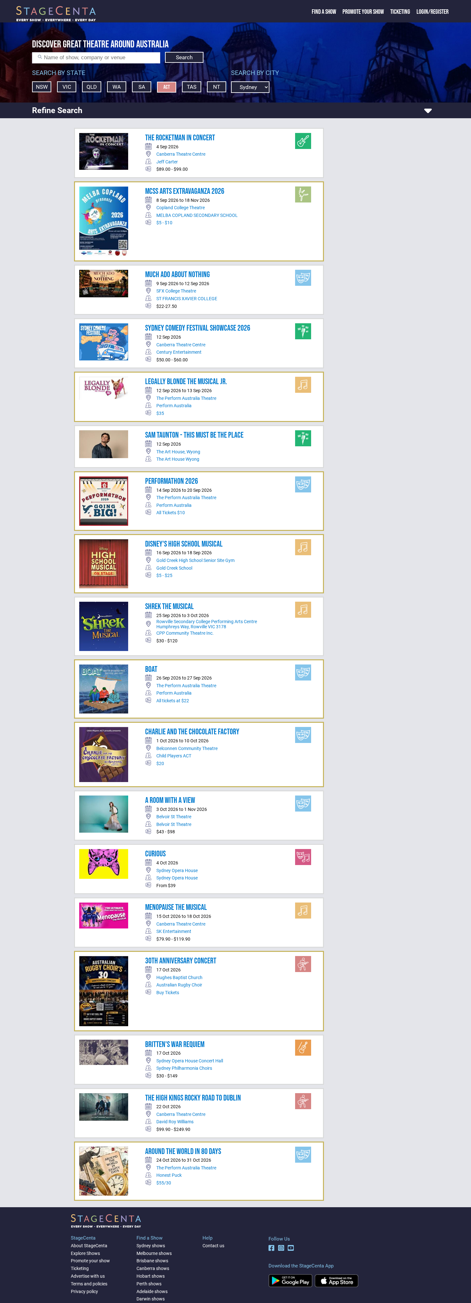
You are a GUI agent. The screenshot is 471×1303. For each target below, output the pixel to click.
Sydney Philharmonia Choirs (184, 1068)
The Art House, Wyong (178, 451)
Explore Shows (85, 1253)
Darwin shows (150, 1298)
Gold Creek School (174, 568)
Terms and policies (89, 1283)
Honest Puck (169, 1175)
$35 (160, 413)
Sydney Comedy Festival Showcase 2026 (197, 328)
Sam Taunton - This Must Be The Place (194, 435)
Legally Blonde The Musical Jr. (186, 382)
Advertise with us (88, 1276)
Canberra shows (152, 1268)
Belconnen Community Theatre (187, 748)
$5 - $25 (164, 575)
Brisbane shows (152, 1260)
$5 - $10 (164, 222)
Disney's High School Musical (184, 544)
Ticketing (400, 12)
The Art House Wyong (177, 459)
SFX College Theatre (176, 290)
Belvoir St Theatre (173, 816)
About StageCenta (89, 1245)
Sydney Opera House (177, 870)
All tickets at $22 (172, 700)
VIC (66, 87)
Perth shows (148, 1283)
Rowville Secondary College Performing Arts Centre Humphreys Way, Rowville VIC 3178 (206, 624)
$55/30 (163, 1182)
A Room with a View (170, 800)
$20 (160, 763)
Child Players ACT (173, 755)
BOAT (151, 669)
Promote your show (90, 1260)
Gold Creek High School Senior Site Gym (195, 560)
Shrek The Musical (169, 607)
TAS (191, 87)
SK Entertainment (173, 931)
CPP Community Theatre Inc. (185, 633)
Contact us (213, 1245)
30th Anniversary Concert (180, 961)
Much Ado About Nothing (177, 275)
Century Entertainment (179, 352)
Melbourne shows (154, 1253)
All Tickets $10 (170, 512)
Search (184, 57)
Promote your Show (363, 12)
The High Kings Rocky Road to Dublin (193, 1098)
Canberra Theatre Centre (180, 154)
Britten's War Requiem (174, 1045)
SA (141, 87)
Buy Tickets (167, 992)
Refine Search (57, 110)
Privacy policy (84, 1291)
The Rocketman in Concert (180, 138)
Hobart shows (150, 1276)
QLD (92, 87)
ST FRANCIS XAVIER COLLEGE (186, 298)
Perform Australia (174, 405)
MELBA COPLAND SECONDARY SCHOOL (197, 215)
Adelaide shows (152, 1291)
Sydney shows (150, 1245)
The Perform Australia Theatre (186, 398)
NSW (42, 87)
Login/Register (433, 12)
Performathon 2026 (171, 481)
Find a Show (324, 12)
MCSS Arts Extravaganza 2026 (184, 191)
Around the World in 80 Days (183, 1152)
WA (116, 87)
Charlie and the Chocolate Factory (192, 732)
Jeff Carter (167, 161)
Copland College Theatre (180, 207)
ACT (166, 87)
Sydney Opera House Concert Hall (189, 1060)
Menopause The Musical (176, 907)
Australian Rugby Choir (179, 984)
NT (216, 87)
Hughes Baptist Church (179, 977)
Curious (155, 854)
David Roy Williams (175, 1121)
